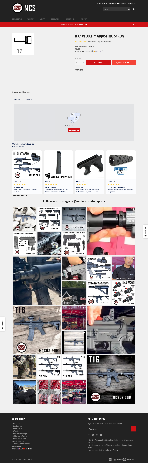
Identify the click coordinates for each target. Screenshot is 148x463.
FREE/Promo (112, 3)
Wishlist (16, 431)
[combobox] (116, 9)
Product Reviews (19, 438)
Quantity (78, 58)
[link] (111, 231)
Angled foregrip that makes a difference (104, 450)
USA (21, 449)
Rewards (132, 3)
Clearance (101, 3)
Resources (55, 19)
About (43, 19)
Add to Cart (98, 62)
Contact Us (17, 426)
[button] (105, 51)
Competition (70, 19)
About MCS (17, 428)
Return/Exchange (20, 433)
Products (31, 19)
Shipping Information (21, 436)
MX (30, 449)
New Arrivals (17, 19)
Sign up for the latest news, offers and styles (105, 423)
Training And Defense (21, 444)
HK (26, 449)
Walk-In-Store (18, 441)
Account (84, 19)
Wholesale (17, 446)
